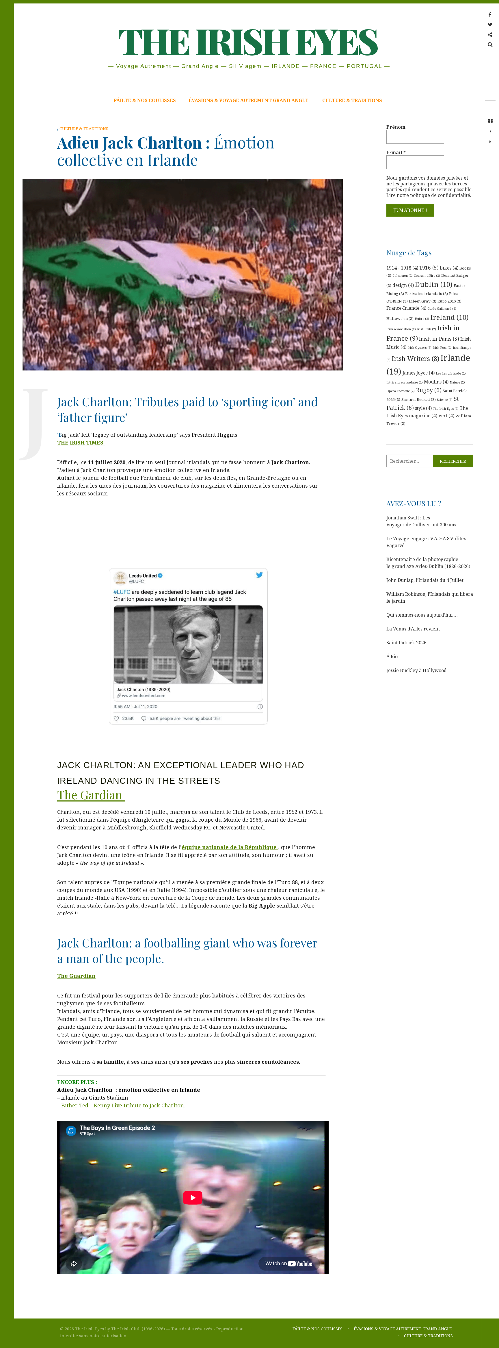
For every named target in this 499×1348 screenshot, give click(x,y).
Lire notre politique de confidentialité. (428, 195)
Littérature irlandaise (404, 382)
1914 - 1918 (402, 268)
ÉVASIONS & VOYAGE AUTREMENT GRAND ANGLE (249, 100)
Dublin (434, 284)
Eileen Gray (422, 301)
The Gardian (91, 794)
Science (445, 400)
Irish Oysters (419, 348)
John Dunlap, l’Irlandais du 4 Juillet (424, 580)
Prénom (395, 127)
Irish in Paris (439, 338)
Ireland (449, 317)
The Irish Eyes (446, 409)
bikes (449, 268)
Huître (422, 319)
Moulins (436, 382)
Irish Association (401, 329)
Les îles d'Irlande (451, 373)
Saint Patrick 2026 (406, 642)
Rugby (429, 390)
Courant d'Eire (427, 276)
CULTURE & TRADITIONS (352, 100)
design (403, 285)
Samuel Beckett (418, 399)
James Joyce (419, 373)
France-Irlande (406, 308)
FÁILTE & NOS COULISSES (145, 100)
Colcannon (402, 276)
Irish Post (442, 348)
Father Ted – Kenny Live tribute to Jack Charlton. (123, 1105)
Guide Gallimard (441, 309)
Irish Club (426, 329)
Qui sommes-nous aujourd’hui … (422, 615)
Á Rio (392, 656)
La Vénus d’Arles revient (413, 629)
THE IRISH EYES (247, 40)
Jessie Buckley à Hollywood (416, 670)
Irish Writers (415, 358)
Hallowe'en (400, 318)
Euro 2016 (449, 301)
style (423, 408)
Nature (457, 382)
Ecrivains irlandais (426, 293)
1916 (429, 267)
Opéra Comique (400, 391)
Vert (446, 415)
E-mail (396, 152)
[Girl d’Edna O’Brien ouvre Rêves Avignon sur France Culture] (490, 131)
